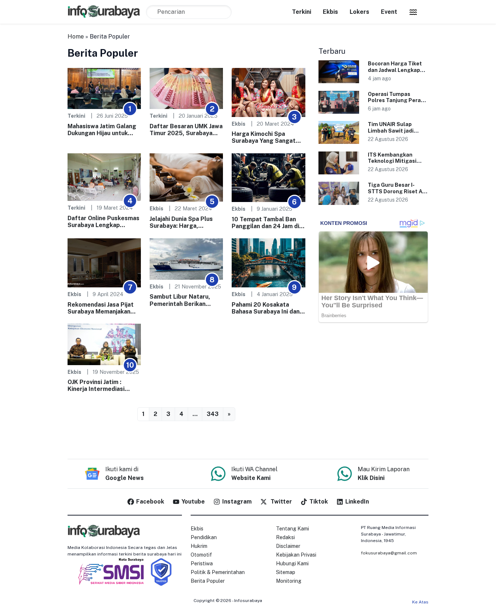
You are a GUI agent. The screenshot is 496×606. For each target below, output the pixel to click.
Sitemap (285, 572)
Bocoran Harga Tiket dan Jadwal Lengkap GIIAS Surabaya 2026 (395, 69)
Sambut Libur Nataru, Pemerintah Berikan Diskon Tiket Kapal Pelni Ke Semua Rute (184, 300)
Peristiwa (202, 563)
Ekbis (330, 11)
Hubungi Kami (292, 563)
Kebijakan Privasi (296, 555)
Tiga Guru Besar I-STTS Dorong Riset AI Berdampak (396, 191)
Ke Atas (420, 602)
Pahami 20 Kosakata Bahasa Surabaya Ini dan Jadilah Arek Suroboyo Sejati (266, 308)
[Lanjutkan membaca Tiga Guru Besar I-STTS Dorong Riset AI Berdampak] (338, 193)
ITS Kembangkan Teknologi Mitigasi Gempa (392, 161)
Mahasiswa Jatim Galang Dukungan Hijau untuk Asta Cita (102, 130)
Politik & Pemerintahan (218, 572)
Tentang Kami (292, 529)
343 (213, 414)
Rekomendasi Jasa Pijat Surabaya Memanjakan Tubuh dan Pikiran (101, 308)
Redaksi (285, 537)
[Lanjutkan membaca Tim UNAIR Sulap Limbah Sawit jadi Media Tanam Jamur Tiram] (338, 132)
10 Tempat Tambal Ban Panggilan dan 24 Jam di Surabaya (265, 223)
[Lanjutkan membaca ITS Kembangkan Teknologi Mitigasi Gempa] (338, 163)
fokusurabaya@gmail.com (389, 553)
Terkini (301, 11)
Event (389, 11)
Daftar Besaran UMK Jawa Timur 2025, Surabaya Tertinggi (186, 130)
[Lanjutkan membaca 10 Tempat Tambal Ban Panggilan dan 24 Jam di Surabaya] (268, 177)
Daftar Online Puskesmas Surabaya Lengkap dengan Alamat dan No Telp (103, 222)
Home (76, 36)
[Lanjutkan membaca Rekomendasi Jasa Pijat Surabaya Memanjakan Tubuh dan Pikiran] (104, 262)
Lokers (359, 11)
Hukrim (199, 546)
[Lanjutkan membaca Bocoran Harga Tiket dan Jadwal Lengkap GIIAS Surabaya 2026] (338, 71)
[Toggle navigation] (413, 12)
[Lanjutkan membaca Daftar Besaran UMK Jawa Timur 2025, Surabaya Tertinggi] (186, 88)
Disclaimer (288, 546)
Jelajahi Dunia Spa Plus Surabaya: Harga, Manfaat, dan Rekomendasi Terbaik (181, 222)
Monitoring (288, 581)
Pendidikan (204, 537)
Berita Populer (208, 581)
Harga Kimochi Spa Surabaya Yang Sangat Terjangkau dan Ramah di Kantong (267, 137)
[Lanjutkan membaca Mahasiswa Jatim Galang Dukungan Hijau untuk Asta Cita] (104, 88)
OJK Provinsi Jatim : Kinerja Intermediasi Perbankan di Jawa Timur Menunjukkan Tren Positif (104, 385)
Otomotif (201, 555)
